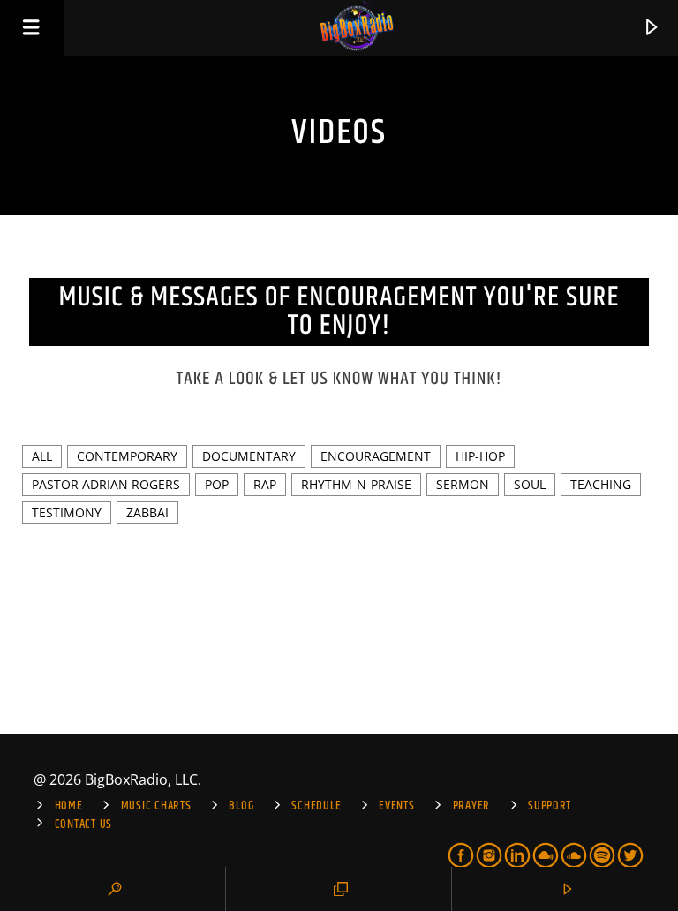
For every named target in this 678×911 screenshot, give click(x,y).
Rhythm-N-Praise (356, 484)
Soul (530, 484)
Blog (241, 806)
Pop (217, 484)
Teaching (600, 484)
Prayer (471, 806)
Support (549, 806)
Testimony (67, 512)
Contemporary (127, 456)
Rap (264, 484)
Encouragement (375, 456)
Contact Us (83, 824)
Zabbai (147, 512)
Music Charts (156, 806)
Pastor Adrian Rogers (106, 484)
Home (69, 806)
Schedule (316, 806)
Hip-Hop (480, 456)
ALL (42, 456)
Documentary (249, 456)
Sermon (462, 484)
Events (396, 806)
